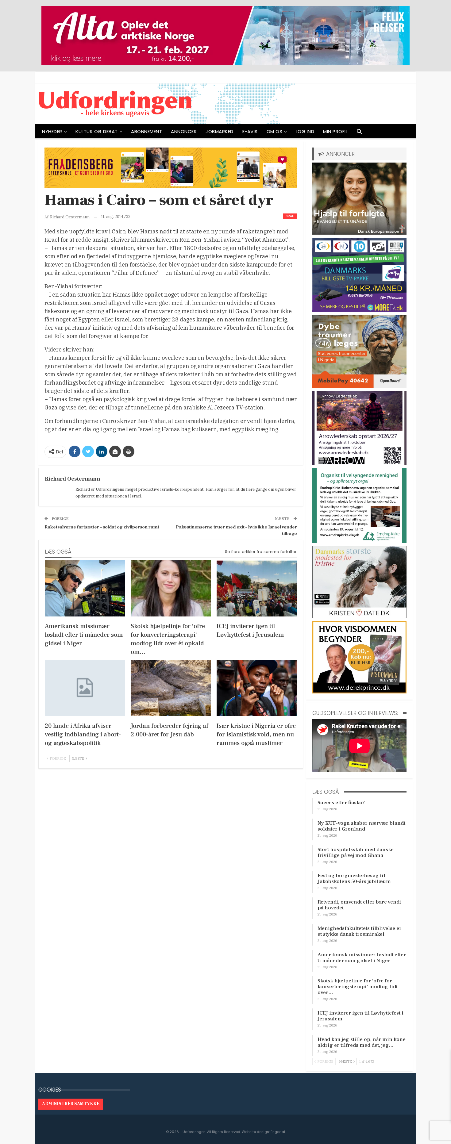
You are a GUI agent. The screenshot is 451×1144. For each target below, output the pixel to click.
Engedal (278, 1131)
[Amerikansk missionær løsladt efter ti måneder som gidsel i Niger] (85, 588)
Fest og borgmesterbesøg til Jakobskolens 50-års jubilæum (354, 878)
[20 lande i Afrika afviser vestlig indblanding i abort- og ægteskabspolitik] (85, 688)
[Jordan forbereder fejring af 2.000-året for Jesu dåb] (171, 688)
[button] (359, 133)
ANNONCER (184, 131)
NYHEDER (52, 131)
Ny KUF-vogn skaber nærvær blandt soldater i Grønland (361, 826)
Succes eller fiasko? (341, 802)
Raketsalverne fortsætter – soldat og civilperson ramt (101, 527)
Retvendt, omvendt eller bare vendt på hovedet (359, 905)
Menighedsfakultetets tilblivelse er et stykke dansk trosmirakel (360, 931)
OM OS (275, 131)
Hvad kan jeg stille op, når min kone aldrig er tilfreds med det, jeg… (362, 1042)
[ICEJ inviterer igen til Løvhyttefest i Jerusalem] (257, 588)
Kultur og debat (96, 131)
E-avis (250, 131)
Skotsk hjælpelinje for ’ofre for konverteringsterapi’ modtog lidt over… (358, 986)
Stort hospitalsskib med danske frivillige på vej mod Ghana (356, 852)
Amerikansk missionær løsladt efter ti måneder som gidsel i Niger (362, 957)
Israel (290, 216)
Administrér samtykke (70, 1104)
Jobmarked (219, 131)
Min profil (335, 131)
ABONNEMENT (146, 131)
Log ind (305, 131)
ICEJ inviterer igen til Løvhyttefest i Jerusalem (360, 1016)
